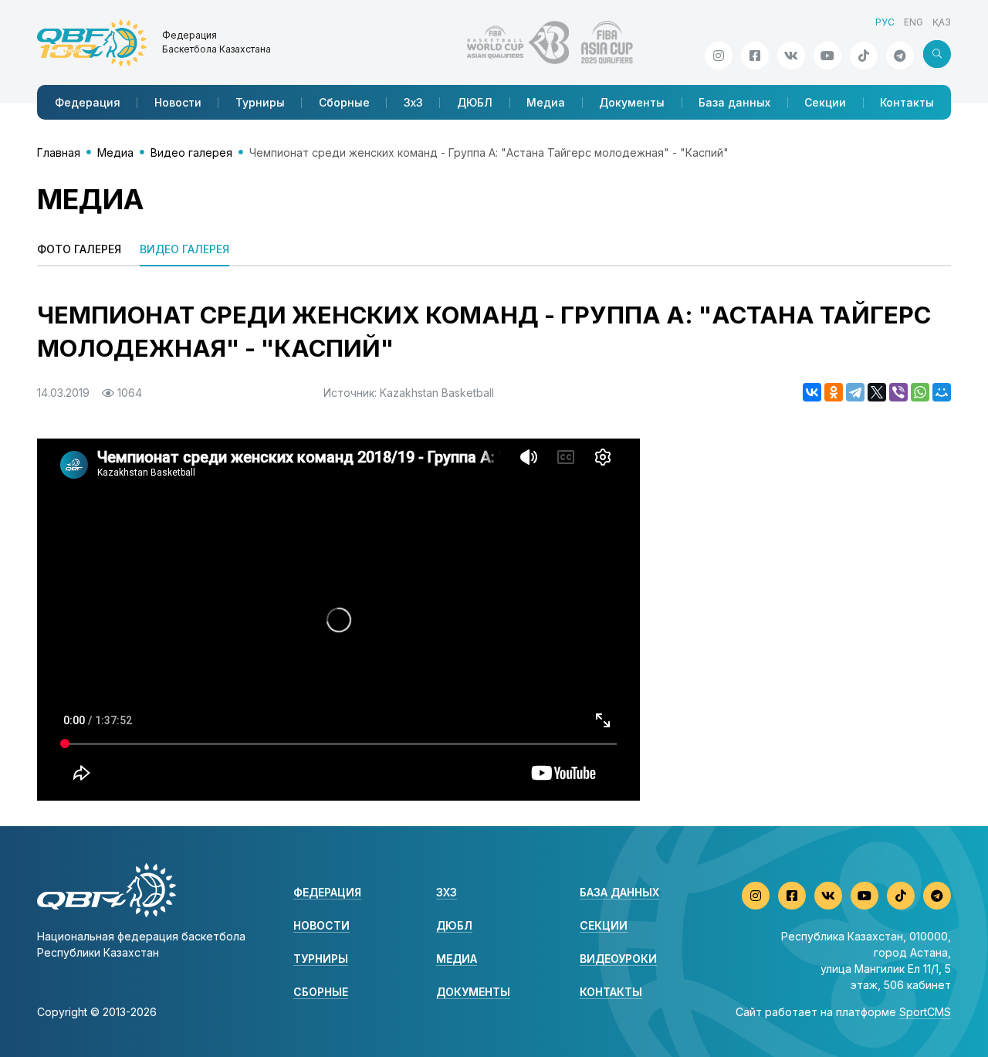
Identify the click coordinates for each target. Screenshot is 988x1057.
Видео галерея (191, 152)
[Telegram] (855, 392)
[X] (877, 392)
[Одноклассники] (833, 392)
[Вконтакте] (791, 55)
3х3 (413, 102)
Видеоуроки (618, 958)
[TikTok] (864, 55)
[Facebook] (755, 55)
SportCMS (925, 1011)
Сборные (344, 102)
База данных (734, 102)
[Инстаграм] (719, 55)
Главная (58, 152)
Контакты (907, 102)
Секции (825, 102)
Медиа (545, 102)
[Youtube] (827, 55)
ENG (913, 22)
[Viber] (898, 392)
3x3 (446, 892)
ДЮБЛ (474, 102)
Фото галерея (79, 249)
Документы (632, 102)
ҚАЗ (941, 22)
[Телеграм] (900, 55)
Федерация (87, 102)
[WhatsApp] (920, 392)
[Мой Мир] (941, 392)
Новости (177, 102)
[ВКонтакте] (812, 392)
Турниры (260, 102)
